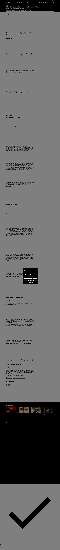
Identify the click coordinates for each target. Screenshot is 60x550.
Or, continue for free (31, 282)
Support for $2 (31, 278)
